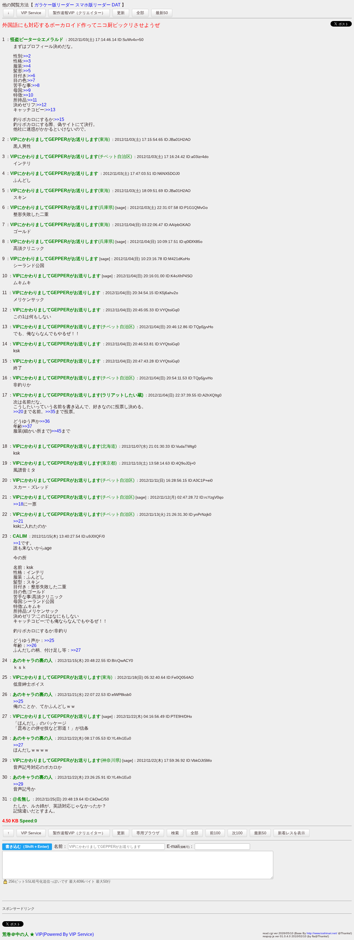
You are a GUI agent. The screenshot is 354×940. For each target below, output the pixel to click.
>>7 (31, 80)
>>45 (56, 431)
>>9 (27, 90)
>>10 (28, 95)
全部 (140, 13)
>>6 (31, 75)
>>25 (49, 640)
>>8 (36, 85)
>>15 (59, 119)
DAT (116, 4)
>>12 (41, 104)
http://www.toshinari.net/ (322, 933)
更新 (121, 13)
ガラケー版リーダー (54, 4)
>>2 (27, 56)
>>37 (27, 426)
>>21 (18, 521)
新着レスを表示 (291, 833)
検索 (175, 833)
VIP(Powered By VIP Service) (64, 934)
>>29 (18, 784)
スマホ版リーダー (93, 4)
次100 (237, 833)
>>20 (18, 411)
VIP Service (31, 13)
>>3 (27, 61)
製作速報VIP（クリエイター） (79, 13)
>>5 (27, 70)
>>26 (32, 645)
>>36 (45, 421)
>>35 (50, 411)
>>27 (76, 650)
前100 (215, 833)
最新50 (162, 13)
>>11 (32, 100)
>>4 (27, 66)
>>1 (17, 543)
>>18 (18, 504)
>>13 (50, 109)
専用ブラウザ (148, 833)
